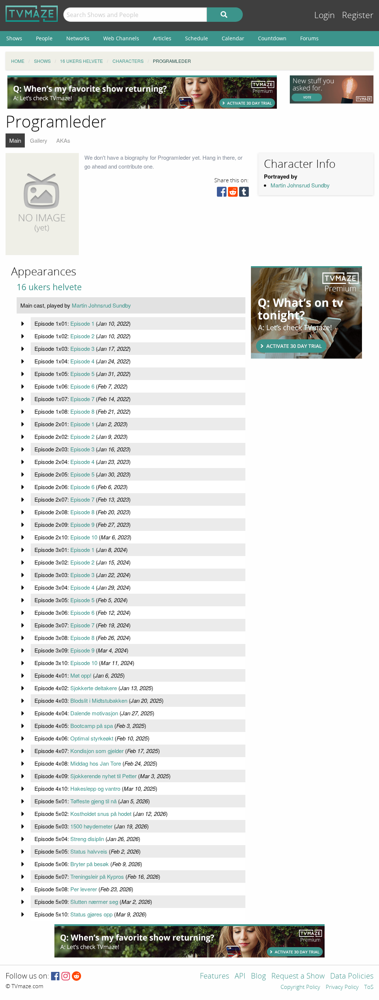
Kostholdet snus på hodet (100, 813)
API (240, 976)
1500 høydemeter (91, 826)
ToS (368, 987)
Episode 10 (83, 537)
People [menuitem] (44, 38)
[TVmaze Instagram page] (65, 976)
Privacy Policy (342, 987)
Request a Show (298, 976)
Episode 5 (82, 373)
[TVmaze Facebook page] (55, 976)
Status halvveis (88, 851)
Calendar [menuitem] (233, 38)
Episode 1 (82, 323)
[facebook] (222, 193)
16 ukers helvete (49, 287)
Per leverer (83, 889)
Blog (258, 976)
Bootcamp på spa (91, 725)
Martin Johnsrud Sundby (300, 185)
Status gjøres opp (91, 914)
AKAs (63, 140)
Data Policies (351, 976)
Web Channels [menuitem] (121, 38)
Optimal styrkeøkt (91, 738)
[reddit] (233, 193)
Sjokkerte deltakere (93, 688)
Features (214, 976)
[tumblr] (244, 193)
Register (357, 15)
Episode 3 (82, 348)
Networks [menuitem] (78, 38)
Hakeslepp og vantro (95, 788)
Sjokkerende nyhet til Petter (103, 776)
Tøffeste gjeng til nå (93, 801)
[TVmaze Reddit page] (76, 976)
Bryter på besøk (89, 864)
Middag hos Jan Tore (95, 763)
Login (324, 15)
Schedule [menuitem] (196, 38)
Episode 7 (82, 399)
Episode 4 (82, 361)
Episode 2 (82, 336)
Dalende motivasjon (94, 713)
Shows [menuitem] (14, 38)
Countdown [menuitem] (272, 38)
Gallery (38, 140)
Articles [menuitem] (162, 38)
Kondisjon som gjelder (97, 751)
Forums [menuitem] (309, 38)
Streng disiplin (87, 839)
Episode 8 (82, 411)
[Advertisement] (142, 92)
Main (15, 140)
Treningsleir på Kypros (97, 876)
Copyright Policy (300, 987)
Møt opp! (80, 675)
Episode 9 (82, 524)
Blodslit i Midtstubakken (98, 700)
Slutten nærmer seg (94, 901)
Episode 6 (82, 386)
